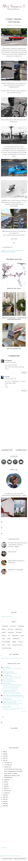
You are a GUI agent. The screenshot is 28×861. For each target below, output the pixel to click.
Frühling (14, 641)
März (5, 788)
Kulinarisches (15, 635)
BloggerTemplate (22, 858)
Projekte (13, 252)
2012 (4, 799)
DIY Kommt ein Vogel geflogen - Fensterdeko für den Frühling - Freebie (14, 494)
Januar (6, 793)
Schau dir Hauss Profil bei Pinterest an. (12, 658)
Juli (5, 782)
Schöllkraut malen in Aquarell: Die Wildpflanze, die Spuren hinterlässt (12, 677)
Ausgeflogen (10, 250)
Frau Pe (7, 376)
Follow (3, 717)
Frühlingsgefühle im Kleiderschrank (12, 700)
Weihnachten (16, 638)
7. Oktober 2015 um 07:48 (10, 378)
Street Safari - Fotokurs (10, 773)
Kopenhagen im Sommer (9, 681)
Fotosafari (23, 202)
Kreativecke (19, 250)
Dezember (7, 762)
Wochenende (5, 626)
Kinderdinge (21, 626)
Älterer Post (21, 450)
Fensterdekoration (6, 648)
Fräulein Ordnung (8, 672)
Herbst (9, 638)
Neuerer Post (7, 450)
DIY (9, 635)
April (5, 786)
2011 (4, 801)
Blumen (3, 629)
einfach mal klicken (6, 616)
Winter (9, 645)
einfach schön (18, 629)
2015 (4, 760)
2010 (4, 803)
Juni (5, 784)
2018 (4, 754)
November (7, 765)
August (6, 779)
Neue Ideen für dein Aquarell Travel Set (13, 697)
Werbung (20, 641)
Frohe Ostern (12, 551)
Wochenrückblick (6, 641)
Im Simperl (8, 360)
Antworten (24, 372)
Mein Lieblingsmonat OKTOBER (13, 771)
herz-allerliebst (8, 680)
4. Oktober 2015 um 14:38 (10, 362)
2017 (4, 756)
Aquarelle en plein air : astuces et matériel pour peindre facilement (11, 692)
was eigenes (6, 667)
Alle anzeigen (24, 711)
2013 (4, 797)
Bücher (3, 645)
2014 (4, 795)
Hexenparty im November (15, 569)
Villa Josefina (7, 706)
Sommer (4, 635)
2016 (4, 758)
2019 (4, 751)
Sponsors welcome (17, 645)
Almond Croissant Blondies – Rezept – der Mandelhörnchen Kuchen (13, 704)
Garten (22, 635)
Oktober (6, 767)
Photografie (5, 252)
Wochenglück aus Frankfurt (10, 673)
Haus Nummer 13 (10, 858)
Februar (6, 790)
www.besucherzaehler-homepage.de (10, 855)
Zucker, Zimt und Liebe (10, 702)
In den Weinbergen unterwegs (12, 769)
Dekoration (10, 629)
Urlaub (3, 638)
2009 (4, 806)
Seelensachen (7, 698)
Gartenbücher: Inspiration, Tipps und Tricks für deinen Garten (13, 708)
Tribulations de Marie (9, 691)
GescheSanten (7, 675)
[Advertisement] (14, 433)
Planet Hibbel (7, 683)
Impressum (4, 847)
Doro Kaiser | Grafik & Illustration (13, 695)
